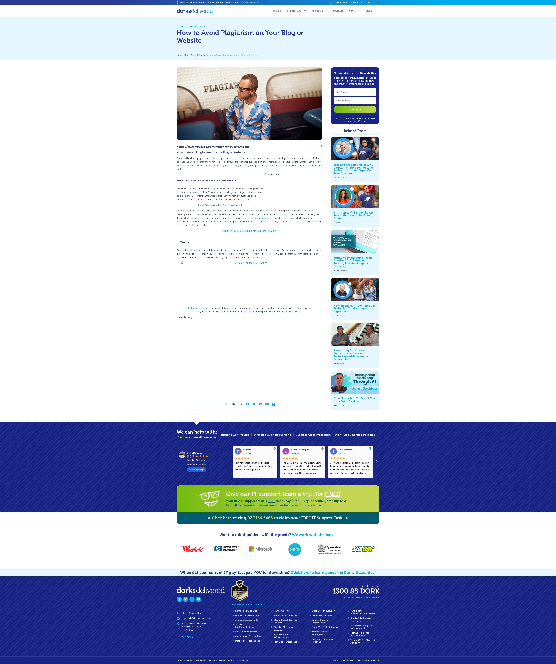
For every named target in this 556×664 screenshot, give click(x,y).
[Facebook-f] (179, 599)
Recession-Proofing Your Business (372, 434)
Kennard (247, 449)
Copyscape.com (266, 218)
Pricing (277, 10)
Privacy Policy (354, 660)
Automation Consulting (248, 636)
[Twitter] (185, 599)
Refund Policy (339, 660)
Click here (222, 518)
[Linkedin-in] (192, 599)
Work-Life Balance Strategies (281, 434)
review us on (195, 469)
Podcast (338, 10)
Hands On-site (281, 611)
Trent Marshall (345, 449)
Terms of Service (371, 660)
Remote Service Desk (246, 611)
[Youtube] (198, 599)
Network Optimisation (286, 615)
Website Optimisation (323, 615)
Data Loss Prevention (323, 611)
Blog (186, 55)
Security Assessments (246, 620)
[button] (177, 1)
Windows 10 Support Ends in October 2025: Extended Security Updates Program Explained (352, 262)
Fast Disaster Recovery (286, 642)
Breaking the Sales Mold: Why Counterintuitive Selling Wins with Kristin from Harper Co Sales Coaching (353, 169)
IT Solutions (294, 10)
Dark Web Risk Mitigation (325, 627)
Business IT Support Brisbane (325, 434)
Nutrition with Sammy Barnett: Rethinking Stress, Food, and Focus (354, 215)
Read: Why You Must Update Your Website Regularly (249, 230)
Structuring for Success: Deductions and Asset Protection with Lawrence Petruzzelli (350, 355)
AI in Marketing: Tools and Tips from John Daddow (354, 400)
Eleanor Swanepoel (300, 449)
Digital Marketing (198, 55)
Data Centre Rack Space (248, 641)
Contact (191, 308)
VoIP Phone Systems (246, 631)
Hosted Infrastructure (247, 615)
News (352, 10)
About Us (317, 10)
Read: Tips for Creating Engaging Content (220, 205)
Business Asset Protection (238, 434)
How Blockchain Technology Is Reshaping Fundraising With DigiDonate (354, 308)
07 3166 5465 (260, 518)
